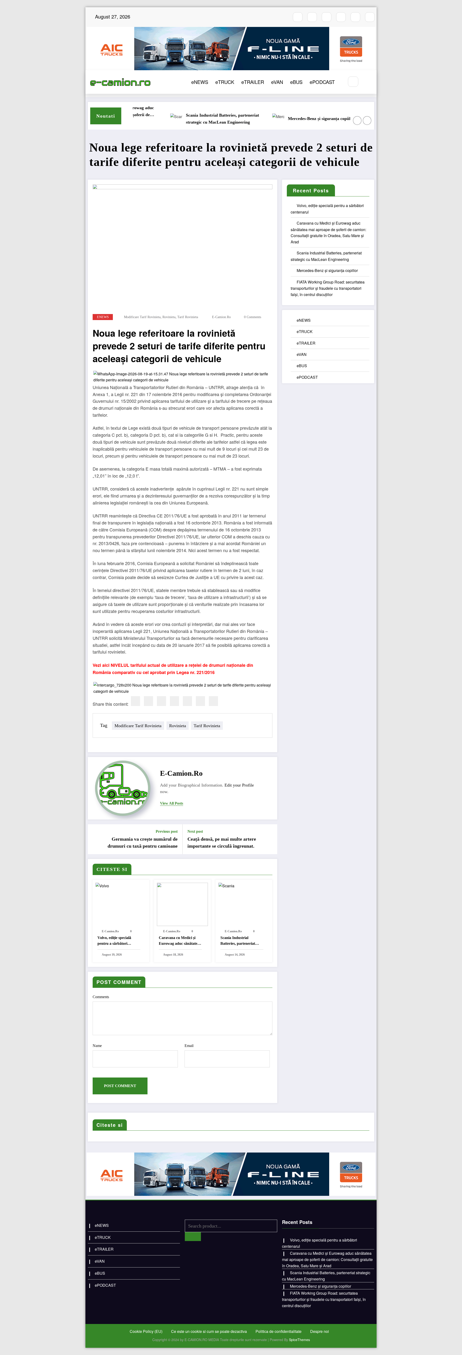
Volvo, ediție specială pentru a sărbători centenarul (114, 941)
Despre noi (319, 1331)
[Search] (353, 81)
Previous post (167, 831)
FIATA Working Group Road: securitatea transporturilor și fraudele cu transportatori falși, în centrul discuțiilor (328, 288)
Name (97, 1046)
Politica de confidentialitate (279, 1331)
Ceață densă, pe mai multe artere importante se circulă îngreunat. (221, 842)
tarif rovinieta (187, 317)
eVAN (277, 81)
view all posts (171, 803)
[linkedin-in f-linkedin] (370, 17)
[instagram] (312, 17)
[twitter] (148, 701)
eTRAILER (252, 81)
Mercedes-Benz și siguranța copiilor (299, 118)
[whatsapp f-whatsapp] (355, 17)
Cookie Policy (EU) (146, 1331)
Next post (195, 831)
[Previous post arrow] (94, 839)
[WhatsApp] (200, 701)
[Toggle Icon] (368, 82)
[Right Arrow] (367, 120)
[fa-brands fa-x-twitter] (341, 17)
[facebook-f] (297, 17)
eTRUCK (224, 81)
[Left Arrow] (357, 120)
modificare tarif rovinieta (142, 317)
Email (189, 1046)
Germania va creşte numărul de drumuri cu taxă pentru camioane (143, 842)
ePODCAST (322, 81)
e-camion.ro (221, 317)
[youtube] (326, 17)
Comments (101, 997)
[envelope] (174, 701)
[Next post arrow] (270, 839)
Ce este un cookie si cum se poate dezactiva (209, 1331)
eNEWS (199, 81)
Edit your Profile (239, 785)
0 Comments (252, 317)
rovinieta (168, 317)
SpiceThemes (299, 1339)
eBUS (296, 81)
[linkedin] (161, 701)
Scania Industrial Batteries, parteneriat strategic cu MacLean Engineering (200, 119)
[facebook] (135, 701)
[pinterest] (187, 701)
